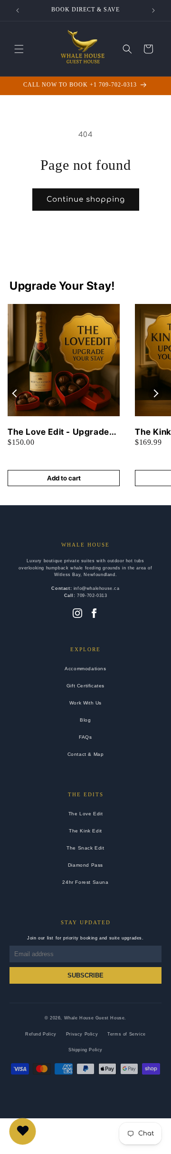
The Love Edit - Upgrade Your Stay (58, 432)
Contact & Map (85, 754)
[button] (19, 49)
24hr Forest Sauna (85, 882)
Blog (85, 720)
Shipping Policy (85, 1049)
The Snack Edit (85, 848)
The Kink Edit (85, 830)
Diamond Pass (85, 865)
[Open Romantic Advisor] (23, 1131)
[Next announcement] (153, 10)
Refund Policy (41, 1034)
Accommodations (85, 668)
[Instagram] (77, 614)
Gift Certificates (85, 685)
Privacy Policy (82, 1034)
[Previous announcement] (17, 10)
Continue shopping (86, 200)
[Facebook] (94, 614)
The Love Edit (85, 813)
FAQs (85, 737)
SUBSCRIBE (85, 975)
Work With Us (85, 702)
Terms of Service (126, 1034)
